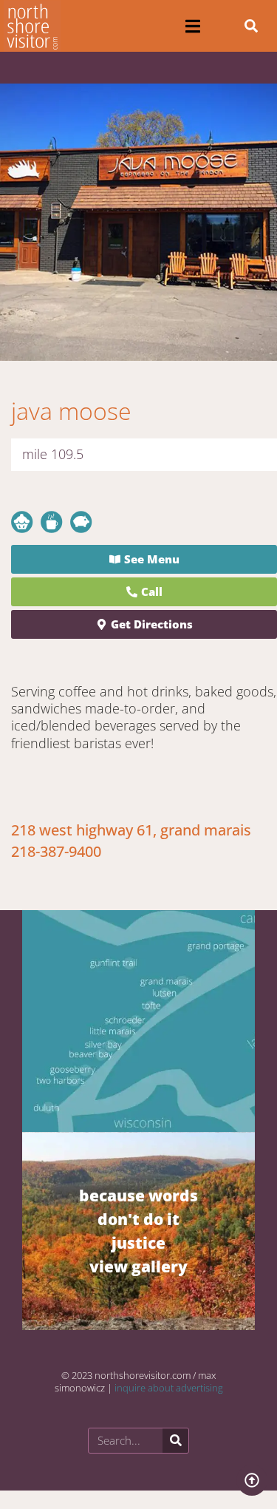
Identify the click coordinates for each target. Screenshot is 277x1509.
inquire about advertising (168, 1387)
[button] (193, 26)
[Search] (175, 1440)
